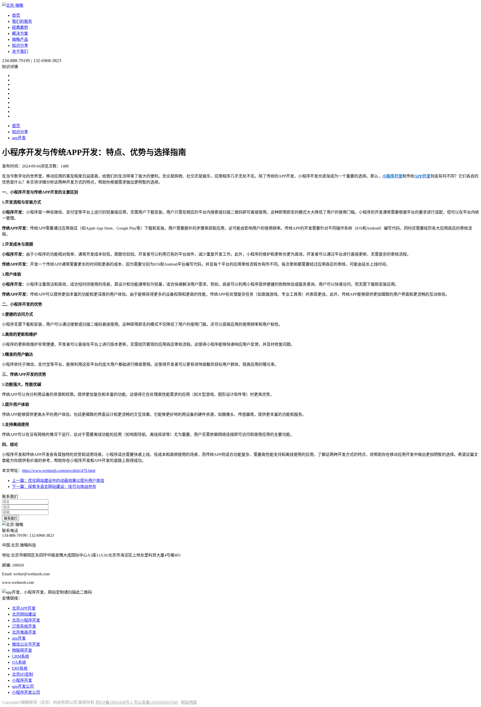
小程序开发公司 (26, 692)
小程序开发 (22, 680)
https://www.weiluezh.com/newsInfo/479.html (58, 470)
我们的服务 (22, 21)
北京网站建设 (24, 614)
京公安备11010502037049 (156, 702)
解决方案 (20, 33)
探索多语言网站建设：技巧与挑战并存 (54, 486)
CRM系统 (20, 656)
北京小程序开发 (26, 620)
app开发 (19, 138)
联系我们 (10, 518)
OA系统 (19, 662)
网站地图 (189, 702)
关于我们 (20, 51)
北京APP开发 (24, 608)
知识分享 (20, 45)
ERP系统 (20, 668)
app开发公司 (23, 686)
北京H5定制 (22, 674)
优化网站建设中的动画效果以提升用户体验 (58, 480)
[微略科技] (12, 5)
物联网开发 (22, 650)
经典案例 (20, 27)
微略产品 (20, 39)
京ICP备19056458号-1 (114, 702)
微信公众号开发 (26, 644)
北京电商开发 (24, 632)
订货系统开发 (24, 626)
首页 (16, 15)
